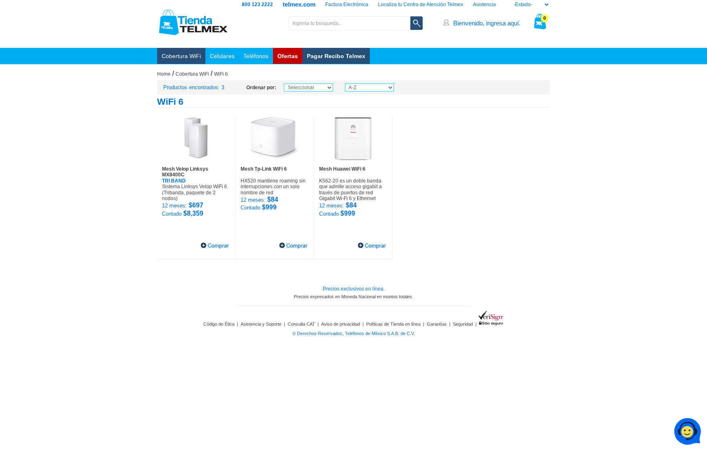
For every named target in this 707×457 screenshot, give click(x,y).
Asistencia (484, 4)
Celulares (222, 56)
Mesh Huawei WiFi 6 (342, 169)
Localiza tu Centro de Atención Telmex (420, 4)
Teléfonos (255, 56)
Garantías (437, 324)
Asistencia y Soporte (261, 324)
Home (164, 74)
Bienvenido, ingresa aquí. (486, 23)
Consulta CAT (301, 324)
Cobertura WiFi (181, 56)
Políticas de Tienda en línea (393, 324)
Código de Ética (218, 324)
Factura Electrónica (346, 4)
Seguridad (463, 324)
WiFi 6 (221, 74)
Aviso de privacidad (340, 324)
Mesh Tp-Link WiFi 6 (264, 169)
